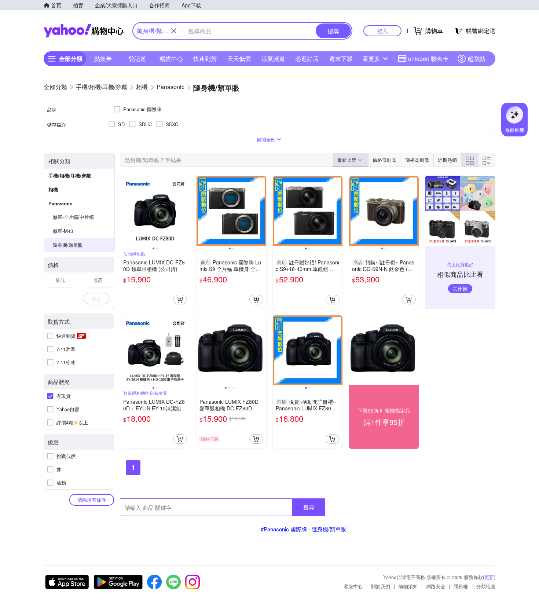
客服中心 (353, 586)
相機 (53, 189)
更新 (489, 577)
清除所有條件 (91, 499)
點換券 (103, 58)
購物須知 (408, 586)
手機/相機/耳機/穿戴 (69, 175)
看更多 (371, 58)
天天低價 (239, 58)
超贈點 (476, 58)
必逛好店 (307, 58)
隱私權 (461, 586)
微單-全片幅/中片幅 (73, 216)
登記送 (137, 58)
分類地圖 (485, 586)
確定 (96, 298)
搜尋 (308, 507)
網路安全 (435, 586)
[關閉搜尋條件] (173, 30)
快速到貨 (205, 58)
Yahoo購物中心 (84, 31)
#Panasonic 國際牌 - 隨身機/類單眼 (303, 529)
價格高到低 (417, 159)
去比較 (460, 288)
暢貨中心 (171, 58)
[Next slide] (185, 211)
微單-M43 (63, 230)
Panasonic (60, 203)
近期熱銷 (447, 159)
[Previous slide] (125, 211)
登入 (382, 30)
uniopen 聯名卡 (428, 58)
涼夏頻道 (273, 58)
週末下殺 (341, 58)
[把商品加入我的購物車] (180, 299)
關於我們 (380, 586)
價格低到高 (384, 159)
